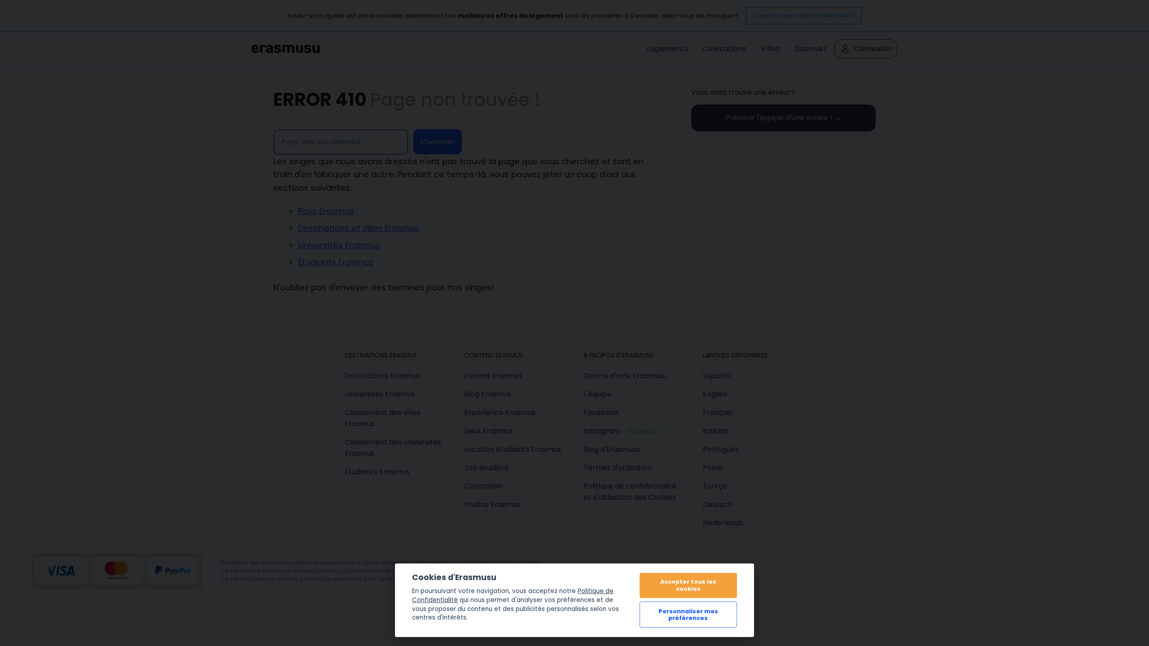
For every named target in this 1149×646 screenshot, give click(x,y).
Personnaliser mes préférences (688, 614)
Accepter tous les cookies (688, 585)
